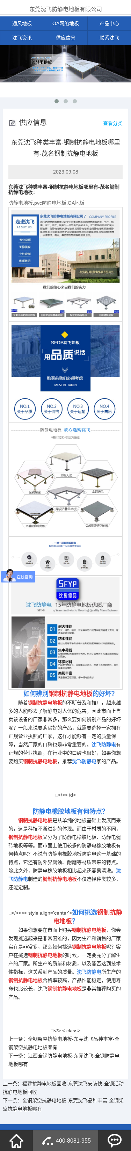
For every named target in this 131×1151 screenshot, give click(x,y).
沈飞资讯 (22, 38)
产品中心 (109, 23)
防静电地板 (20, 203)
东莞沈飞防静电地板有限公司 (65, 9)
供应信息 (65, 38)
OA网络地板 (65, 23)
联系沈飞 (109, 38)
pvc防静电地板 (50, 203)
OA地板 (76, 203)
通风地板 (22, 23)
